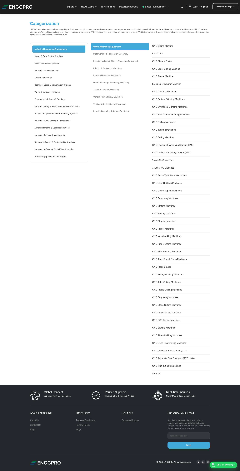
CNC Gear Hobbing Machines (167, 183)
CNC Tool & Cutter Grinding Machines (171, 114)
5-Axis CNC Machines (163, 160)
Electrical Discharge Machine (166, 84)
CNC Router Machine (162, 76)
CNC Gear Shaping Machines (167, 191)
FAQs (78, 429)
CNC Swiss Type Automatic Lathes (169, 175)
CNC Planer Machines (163, 229)
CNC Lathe (157, 53)
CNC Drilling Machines (163, 122)
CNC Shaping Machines (164, 221)
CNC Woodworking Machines (167, 236)
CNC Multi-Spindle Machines (166, 366)
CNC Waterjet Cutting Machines (168, 274)
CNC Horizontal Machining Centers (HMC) (173, 145)
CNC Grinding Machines (164, 91)
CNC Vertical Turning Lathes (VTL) (169, 350)
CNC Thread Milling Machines (167, 335)
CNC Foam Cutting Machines (166, 312)
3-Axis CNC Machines (163, 168)
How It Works (87, 7)
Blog (32, 429)
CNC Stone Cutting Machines (166, 305)
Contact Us (35, 425)
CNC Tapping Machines (164, 130)
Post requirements (128, 7)
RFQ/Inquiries (108, 7)
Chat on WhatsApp (226, 465)
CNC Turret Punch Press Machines (169, 259)
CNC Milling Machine (162, 46)
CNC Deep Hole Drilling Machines (169, 343)
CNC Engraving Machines (165, 297)
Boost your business (155, 7)
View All (156, 373)
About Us (34, 420)
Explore (70, 7)
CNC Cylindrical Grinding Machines (170, 107)
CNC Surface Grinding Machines (168, 99)
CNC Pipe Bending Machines (166, 244)
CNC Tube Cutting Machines (166, 282)
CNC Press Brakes (161, 267)
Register (204, 7)
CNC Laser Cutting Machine (166, 69)
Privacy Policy (83, 425)
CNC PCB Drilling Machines (166, 320)
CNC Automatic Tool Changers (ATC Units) (173, 358)
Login (195, 7)
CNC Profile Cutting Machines (167, 290)
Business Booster (130, 420)
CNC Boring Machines (163, 137)
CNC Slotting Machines (163, 206)
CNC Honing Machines (163, 213)
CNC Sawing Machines (163, 328)
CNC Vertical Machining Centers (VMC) (171, 152)
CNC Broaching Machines (165, 198)
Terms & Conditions (85, 420)
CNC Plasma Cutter (162, 61)
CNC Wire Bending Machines (166, 251)
